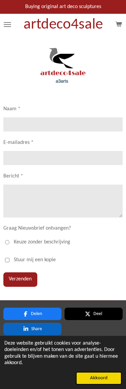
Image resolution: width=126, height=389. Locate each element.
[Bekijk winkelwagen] (118, 25)
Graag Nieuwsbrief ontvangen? (37, 228)
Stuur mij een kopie (35, 260)
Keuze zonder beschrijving (42, 242)
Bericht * (13, 176)
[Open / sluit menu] (7, 25)
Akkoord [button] (99, 378)
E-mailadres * (18, 142)
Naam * (11, 109)
